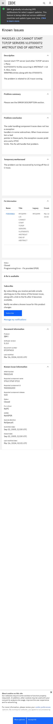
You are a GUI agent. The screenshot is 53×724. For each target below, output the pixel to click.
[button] (51, 692)
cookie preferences (43, 707)
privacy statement (38, 712)
